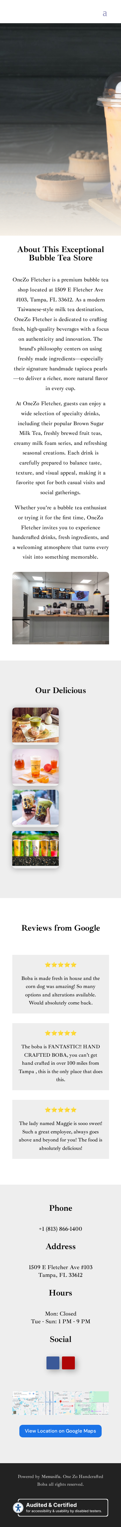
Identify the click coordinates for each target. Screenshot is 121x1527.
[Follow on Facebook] (52, 1362)
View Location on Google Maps (60, 1431)
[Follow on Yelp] (68, 1362)
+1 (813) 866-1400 (60, 1228)
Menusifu (50, 1476)
